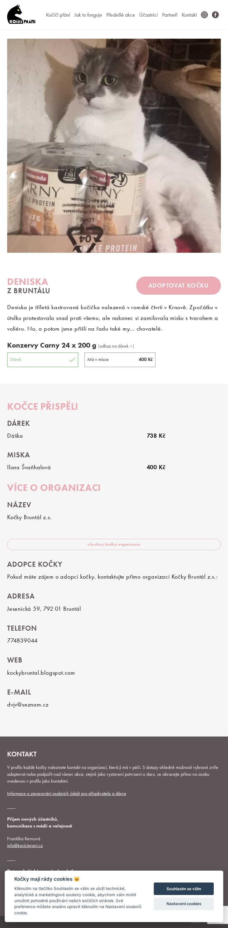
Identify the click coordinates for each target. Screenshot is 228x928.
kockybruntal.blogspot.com (41, 672)
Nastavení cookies (184, 903)
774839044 (22, 640)
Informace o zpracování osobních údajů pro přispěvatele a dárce (66, 793)
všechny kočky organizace (113, 544)
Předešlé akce (120, 14)
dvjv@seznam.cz (28, 704)
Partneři (170, 14)
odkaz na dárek (114, 346)
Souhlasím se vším (184, 888)
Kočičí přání (58, 14)
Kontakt (189, 14)
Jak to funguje (88, 14)
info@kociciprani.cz (25, 845)
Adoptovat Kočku (178, 285)
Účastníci (148, 14)
